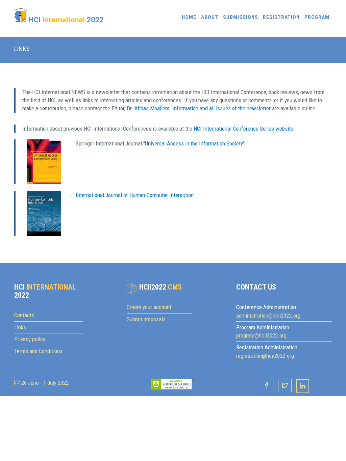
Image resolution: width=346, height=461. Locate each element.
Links (20, 327)
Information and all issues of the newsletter (221, 108)
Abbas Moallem (151, 108)
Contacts (24, 315)
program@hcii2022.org (261, 335)
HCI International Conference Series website (243, 128)
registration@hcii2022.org (265, 355)
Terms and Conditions (38, 351)
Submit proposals (146, 319)
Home (189, 17)
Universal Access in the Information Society (194, 143)
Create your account (149, 307)
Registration (281, 17)
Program (316, 17)
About (209, 17)
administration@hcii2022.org (268, 315)
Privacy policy (29, 339)
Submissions (240, 17)
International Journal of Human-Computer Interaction (135, 195)
